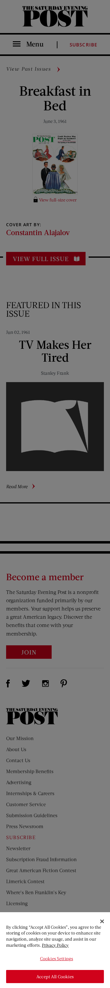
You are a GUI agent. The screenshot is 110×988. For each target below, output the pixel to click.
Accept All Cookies (55, 976)
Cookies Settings (56, 958)
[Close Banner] (102, 921)
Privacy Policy (55, 945)
